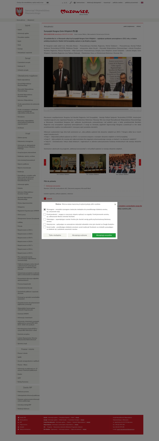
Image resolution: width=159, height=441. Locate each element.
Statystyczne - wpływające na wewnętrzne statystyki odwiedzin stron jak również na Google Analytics (80, 224)
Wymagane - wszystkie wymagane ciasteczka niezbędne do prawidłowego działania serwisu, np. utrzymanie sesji (77, 210)
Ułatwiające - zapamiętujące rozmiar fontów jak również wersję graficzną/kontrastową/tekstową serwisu (78, 220)
